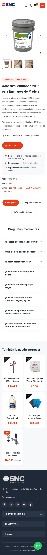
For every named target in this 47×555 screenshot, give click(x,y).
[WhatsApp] (17, 504)
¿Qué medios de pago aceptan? (20, 252)
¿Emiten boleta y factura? (18, 262)
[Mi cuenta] (30, 5)
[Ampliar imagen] (40, 53)
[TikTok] (30, 504)
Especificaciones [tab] (33, 203)
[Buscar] (26, 5)
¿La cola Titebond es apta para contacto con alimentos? (20, 325)
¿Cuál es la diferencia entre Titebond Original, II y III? (18, 299)
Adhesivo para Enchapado (15, 80)
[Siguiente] (40, 35)
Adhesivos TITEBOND (22, 188)
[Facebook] (4, 504)
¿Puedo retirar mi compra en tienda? (19, 273)
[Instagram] (11, 504)
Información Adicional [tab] (24, 212)
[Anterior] (6, 35)
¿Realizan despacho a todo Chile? (21, 242)
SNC (10, 184)
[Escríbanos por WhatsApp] (38, 546)
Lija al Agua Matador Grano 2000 (35, 418)
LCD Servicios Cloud (30, 550)
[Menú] (42, 5)
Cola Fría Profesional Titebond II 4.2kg (12, 418)
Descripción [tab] (10, 203)
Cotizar (12, 145)
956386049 (10, 497)
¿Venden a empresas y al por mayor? (19, 286)
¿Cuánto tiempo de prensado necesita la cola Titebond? (19, 312)
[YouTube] (24, 504)
